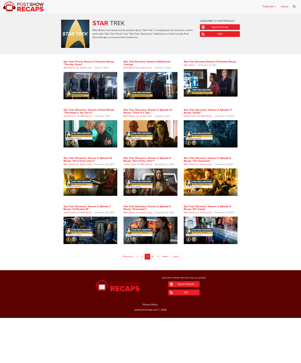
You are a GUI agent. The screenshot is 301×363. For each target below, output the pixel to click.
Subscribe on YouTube (150, 351)
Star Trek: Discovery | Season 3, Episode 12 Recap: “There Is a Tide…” (148, 111)
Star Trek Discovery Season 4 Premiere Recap (210, 61)
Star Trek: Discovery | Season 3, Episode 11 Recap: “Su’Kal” (208, 111)
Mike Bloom (69, 68)
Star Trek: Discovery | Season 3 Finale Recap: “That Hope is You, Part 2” (88, 111)
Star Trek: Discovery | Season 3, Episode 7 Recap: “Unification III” (87, 208)
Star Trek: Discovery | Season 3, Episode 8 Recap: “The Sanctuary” (207, 159)
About (284, 6)
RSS (220, 34)
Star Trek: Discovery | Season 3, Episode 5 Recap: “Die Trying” (207, 208)
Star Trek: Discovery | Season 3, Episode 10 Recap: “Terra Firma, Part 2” (87, 159)
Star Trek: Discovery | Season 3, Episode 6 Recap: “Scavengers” (147, 208)
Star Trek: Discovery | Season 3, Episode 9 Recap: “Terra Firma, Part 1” (147, 159)
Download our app (150, 358)
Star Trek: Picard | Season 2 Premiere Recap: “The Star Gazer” (88, 63)
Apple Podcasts (219, 27)
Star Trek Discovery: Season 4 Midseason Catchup (147, 63)
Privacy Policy (150, 304)
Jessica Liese (85, 68)
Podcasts (269, 6)
